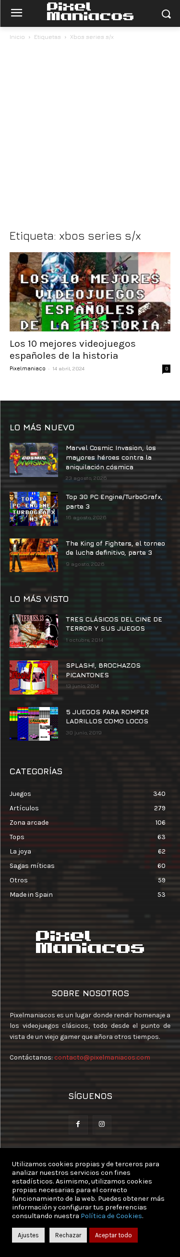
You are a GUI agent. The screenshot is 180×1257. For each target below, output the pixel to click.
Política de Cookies (111, 1216)
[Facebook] (78, 1124)
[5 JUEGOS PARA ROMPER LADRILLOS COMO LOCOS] (34, 724)
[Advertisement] (90, 137)
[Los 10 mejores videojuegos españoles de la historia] (90, 291)
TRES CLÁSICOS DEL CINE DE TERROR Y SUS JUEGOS (114, 624)
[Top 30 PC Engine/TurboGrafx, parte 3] (34, 508)
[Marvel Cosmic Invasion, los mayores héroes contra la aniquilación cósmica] (34, 459)
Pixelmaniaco (28, 368)
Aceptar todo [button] (113, 1235)
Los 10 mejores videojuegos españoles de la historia (73, 349)
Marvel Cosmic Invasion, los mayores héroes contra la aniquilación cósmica (111, 456)
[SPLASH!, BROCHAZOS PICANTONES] (34, 677)
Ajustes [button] (28, 1235)
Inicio (17, 36)
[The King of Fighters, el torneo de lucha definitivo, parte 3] (34, 555)
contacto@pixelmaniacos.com (102, 1057)
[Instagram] (102, 1124)
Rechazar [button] (68, 1235)
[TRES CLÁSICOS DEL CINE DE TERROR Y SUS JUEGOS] (34, 631)
